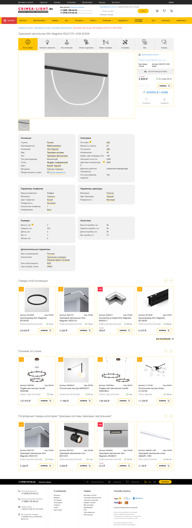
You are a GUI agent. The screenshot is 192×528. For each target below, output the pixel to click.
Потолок (51, 253)
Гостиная (65, 260)
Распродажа (58, 503)
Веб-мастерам (89, 505)
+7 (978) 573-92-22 (76, 12)
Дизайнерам (87, 2)
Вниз (49, 209)
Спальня (51, 260)
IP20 (49, 263)
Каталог (11, 20)
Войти (171, 2)
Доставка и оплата (25, 2)
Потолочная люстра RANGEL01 (74, 388)
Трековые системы (42, 28)
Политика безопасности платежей (125, 508)
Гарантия (43, 2)
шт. (150, 482)
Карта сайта (58, 510)
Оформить (165, 482)
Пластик (50, 169)
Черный (57, 165)
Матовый (51, 203)
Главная (21, 28)
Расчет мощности (57, 172)
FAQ (85, 510)
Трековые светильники (62, 28)
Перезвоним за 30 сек (108, 7)
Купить (163, 86)
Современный (61, 162)
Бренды (102, 2)
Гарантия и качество (91, 500)
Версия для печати (150, 55)
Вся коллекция (163, 339)
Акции (56, 507)
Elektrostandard (54, 146)
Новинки (57, 505)
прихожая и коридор (56, 257)
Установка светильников (92, 498)
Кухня (58, 260)
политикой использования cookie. (126, 518)
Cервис (87, 491)
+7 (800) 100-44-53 (76, 10)
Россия (50, 142)
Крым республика (77, 7)
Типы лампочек (89, 512)
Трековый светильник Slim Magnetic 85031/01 (72, 319)
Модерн (50, 162)
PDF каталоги (88, 515)
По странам (58, 500)
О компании (60, 491)
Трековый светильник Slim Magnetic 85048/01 (112, 454)
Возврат (57, 2)
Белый (50, 165)
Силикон (59, 169)
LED (108, 142)
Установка (71, 2)
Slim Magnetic (53, 149)
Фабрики (57, 498)
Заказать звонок (45, 482)
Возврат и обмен (89, 503)
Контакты (116, 2)
